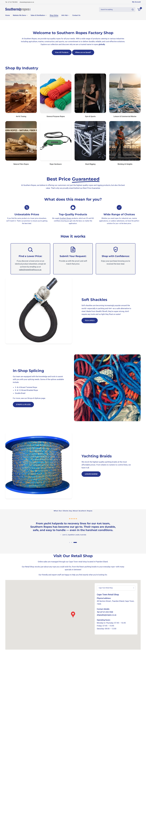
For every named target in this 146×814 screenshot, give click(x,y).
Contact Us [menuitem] (76, 15)
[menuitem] (12, 2)
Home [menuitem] (7, 15)
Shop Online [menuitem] (54, 15)
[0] (138, 9)
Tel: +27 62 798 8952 (11, 2)
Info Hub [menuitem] (64, 15)
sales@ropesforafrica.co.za (30, 270)
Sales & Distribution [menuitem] (38, 15)
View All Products (61, 52)
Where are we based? (83, 52)
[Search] (132, 9)
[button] (90, 320)
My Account (136, 2)
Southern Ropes (65, 218)
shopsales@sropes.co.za (27, 2)
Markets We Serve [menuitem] (19, 15)
